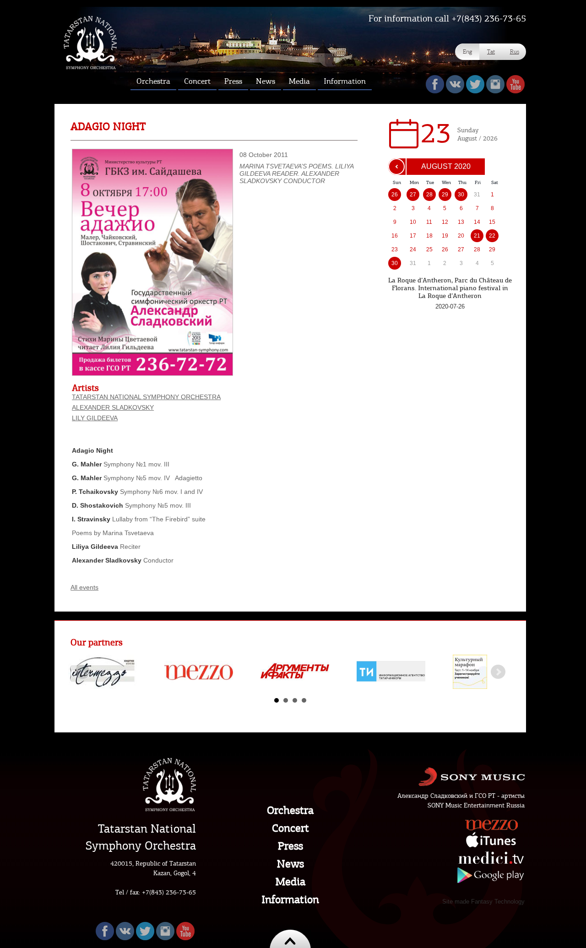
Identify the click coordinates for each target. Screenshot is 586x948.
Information (290, 899)
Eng (467, 51)
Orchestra (290, 810)
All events (84, 587)
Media (290, 881)
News (290, 864)
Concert (290, 828)
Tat (491, 51)
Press (290, 846)
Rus (514, 51)
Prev (82, 672)
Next (498, 672)
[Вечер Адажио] (152, 373)
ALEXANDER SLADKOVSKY (113, 407)
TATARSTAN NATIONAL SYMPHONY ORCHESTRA (146, 397)
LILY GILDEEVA (95, 418)
